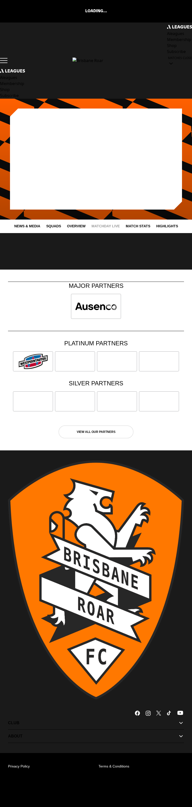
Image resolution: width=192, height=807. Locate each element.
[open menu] (4, 60)
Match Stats (138, 226)
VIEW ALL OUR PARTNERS (96, 432)
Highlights (167, 226)
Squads (53, 226)
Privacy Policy (19, 766)
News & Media (27, 226)
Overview (76, 226)
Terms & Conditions (113, 766)
